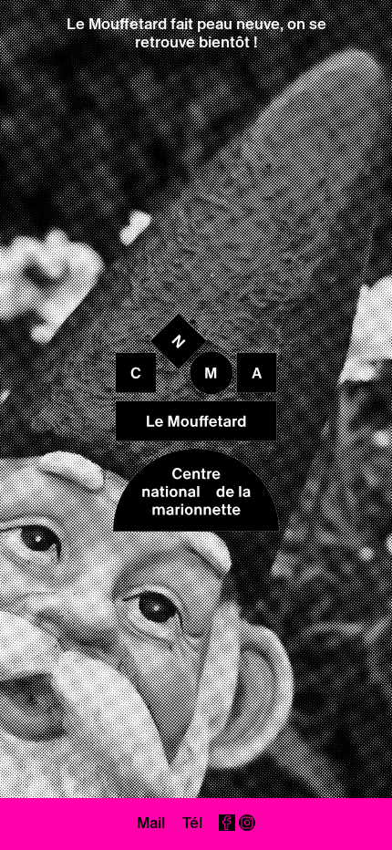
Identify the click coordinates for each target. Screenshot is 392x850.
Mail (151, 823)
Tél (192, 823)
